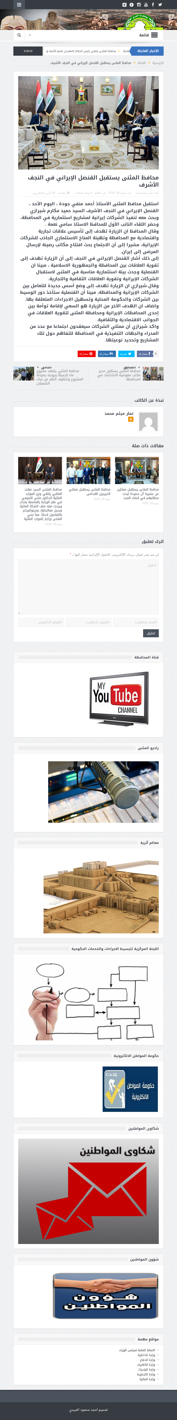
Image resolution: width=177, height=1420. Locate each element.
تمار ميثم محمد (144, 192)
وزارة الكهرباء (146, 1365)
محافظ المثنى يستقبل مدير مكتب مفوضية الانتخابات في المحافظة (119, 375)
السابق (130, 367)
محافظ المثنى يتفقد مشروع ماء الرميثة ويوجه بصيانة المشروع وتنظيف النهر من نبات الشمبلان (59, 377)
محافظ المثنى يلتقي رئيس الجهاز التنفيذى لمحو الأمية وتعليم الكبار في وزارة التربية (113, 51)
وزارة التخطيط (146, 1374)
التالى (46, 367)
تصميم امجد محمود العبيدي (88, 1410)
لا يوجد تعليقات (83, 192)
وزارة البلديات (146, 1369)
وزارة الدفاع (147, 1360)
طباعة (61, 193)
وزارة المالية (147, 1379)
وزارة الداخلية (146, 1355)
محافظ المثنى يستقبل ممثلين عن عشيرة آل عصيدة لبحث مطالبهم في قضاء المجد (138, 493)
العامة (97, 192)
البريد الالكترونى (41, 193)
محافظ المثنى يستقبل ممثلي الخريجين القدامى (89, 491)
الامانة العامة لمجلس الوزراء (137, 1350)
